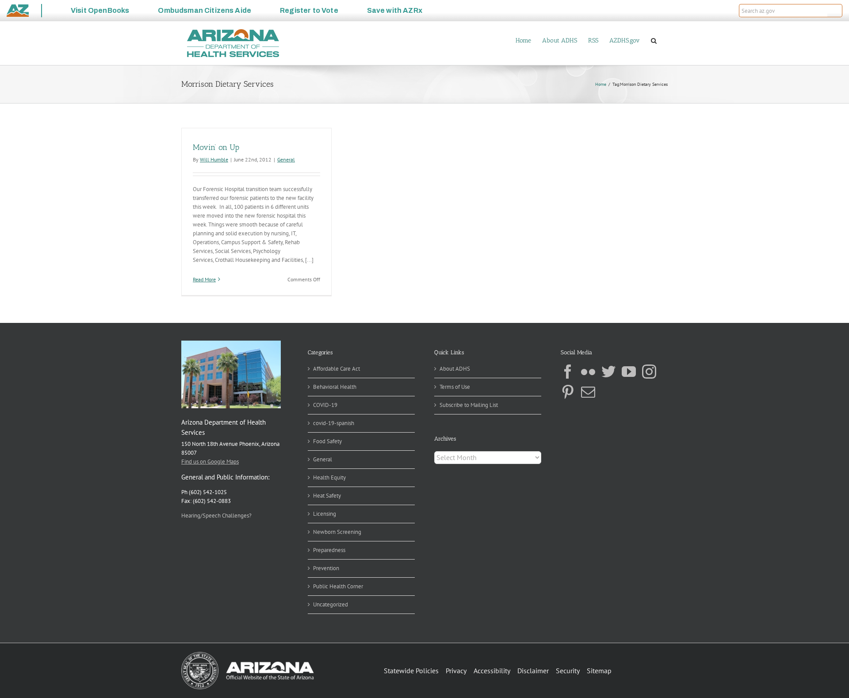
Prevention (326, 568)
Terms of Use (455, 387)
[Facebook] (568, 371)
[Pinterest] (568, 392)
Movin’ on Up (216, 147)
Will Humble (214, 159)
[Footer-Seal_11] (247, 655)
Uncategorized (330, 604)
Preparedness (329, 550)
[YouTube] (629, 371)
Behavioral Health (334, 387)
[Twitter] (608, 371)
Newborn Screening (337, 532)
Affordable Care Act (336, 368)
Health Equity (329, 477)
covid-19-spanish (333, 423)
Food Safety (327, 441)
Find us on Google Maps (210, 461)
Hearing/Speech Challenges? (216, 515)
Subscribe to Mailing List (469, 405)
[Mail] (588, 392)
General (286, 159)
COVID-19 (325, 405)
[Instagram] (649, 371)
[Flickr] (588, 371)
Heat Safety (327, 495)
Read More (204, 279)
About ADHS (455, 368)
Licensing (324, 514)
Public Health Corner (338, 586)
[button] (834, 10)
